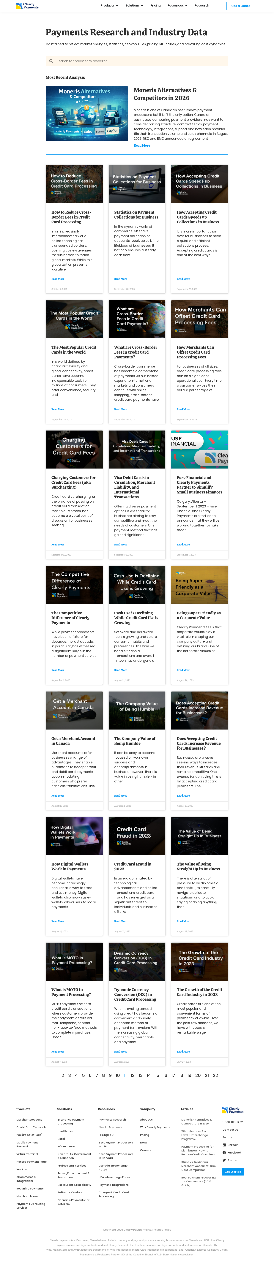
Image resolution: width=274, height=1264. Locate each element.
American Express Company (201, 1249)
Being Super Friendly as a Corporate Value (199, 615)
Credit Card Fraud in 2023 (132, 866)
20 (198, 1075)
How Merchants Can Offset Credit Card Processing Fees (195, 352)
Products (23, 1109)
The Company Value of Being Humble (134, 741)
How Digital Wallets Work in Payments (69, 866)
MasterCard (139, 1249)
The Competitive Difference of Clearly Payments (70, 617)
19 (189, 1075)
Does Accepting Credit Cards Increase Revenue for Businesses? (199, 743)
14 (149, 1075)
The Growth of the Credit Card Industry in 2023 (199, 992)
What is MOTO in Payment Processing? (71, 992)
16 (165, 1075)
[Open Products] (117, 5)
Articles (187, 1109)
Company (147, 1109)
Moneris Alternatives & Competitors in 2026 (165, 94)
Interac (144, 1245)
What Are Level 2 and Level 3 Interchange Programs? (195, 1135)
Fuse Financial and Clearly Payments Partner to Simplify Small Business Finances (199, 485)
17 (173, 1075)
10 (118, 1075)
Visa (48, 1249)
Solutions (64, 1109)
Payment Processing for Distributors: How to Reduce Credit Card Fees (198, 1150)
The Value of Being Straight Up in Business (198, 866)
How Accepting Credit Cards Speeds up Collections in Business (198, 217)
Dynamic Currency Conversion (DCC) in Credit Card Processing (135, 994)
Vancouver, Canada (87, 1240)
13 (141, 1075)
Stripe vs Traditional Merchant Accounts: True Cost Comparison (198, 1166)
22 (215, 1075)
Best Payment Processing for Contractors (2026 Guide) (198, 1181)
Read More (142, 145)
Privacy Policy (162, 1230)
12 (133, 1075)
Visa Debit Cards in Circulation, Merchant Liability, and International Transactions (134, 487)
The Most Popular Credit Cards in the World (73, 350)
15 (157, 1075)
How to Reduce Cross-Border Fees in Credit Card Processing (71, 217)
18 (181, 1075)
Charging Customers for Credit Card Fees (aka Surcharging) (73, 482)
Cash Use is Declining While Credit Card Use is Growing (136, 617)
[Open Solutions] (142, 5)
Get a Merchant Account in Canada (73, 741)
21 (207, 1075)
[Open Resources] (186, 5)
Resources (106, 1109)
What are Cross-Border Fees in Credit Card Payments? (135, 352)
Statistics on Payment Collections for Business (136, 215)
